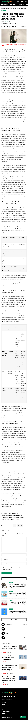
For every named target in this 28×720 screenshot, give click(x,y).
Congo (16, 515)
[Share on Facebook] (14, 525)
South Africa (4, 519)
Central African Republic (7, 515)
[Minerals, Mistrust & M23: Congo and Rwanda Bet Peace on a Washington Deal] (23, 678)
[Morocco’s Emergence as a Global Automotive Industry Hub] (4, 603)
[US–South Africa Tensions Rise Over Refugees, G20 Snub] (23, 647)
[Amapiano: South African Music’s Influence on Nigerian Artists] (23, 657)
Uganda (17, 519)
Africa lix (6, 21)
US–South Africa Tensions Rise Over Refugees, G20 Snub (9, 648)
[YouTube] (5, 696)
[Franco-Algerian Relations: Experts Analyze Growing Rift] (4, 594)
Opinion (10, 582)
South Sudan (11, 519)
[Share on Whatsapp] (21, 525)
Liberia (20, 515)
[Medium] (14, 633)
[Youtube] (14, 624)
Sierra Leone (16, 517)
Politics (3, 10)
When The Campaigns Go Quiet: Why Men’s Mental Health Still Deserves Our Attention (17, 586)
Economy (11, 600)
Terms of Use (9, 717)
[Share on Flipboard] (7, 26)
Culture (10, 609)
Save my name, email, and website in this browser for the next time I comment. (14, 568)
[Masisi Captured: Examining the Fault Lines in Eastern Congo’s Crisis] (4, 611)
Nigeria (10, 517)
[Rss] (14, 696)
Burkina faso (15, 513)
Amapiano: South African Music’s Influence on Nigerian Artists (8, 657)
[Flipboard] (14, 637)
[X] (2, 696)
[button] (23, 717)
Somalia (22, 517)
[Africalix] (6, 1)
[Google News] (14, 629)
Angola (9, 513)
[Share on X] (4, 26)
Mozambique (4, 517)
